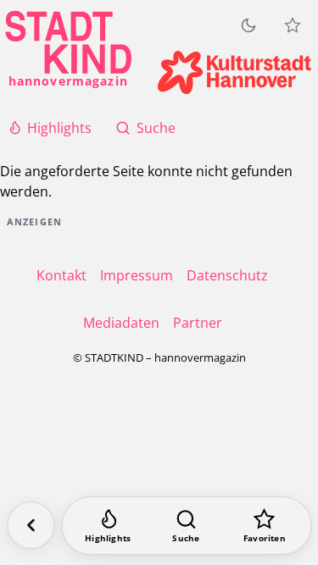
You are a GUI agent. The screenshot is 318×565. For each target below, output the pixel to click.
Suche (156, 128)
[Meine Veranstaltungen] (292, 25)
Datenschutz (227, 275)
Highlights (59, 128)
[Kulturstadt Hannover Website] (234, 72)
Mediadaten (121, 322)
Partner (197, 322)
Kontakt (61, 275)
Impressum (136, 275)
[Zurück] (30, 525)
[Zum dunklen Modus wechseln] (248, 25)
